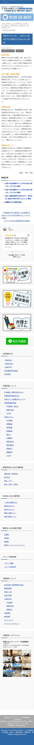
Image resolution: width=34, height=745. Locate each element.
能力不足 (7, 477)
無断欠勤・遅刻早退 (11, 474)
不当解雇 (9, 420)
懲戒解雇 (9, 431)
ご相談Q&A (8, 360)
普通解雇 (9, 424)
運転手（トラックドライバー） (14, 545)
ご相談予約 (8, 367)
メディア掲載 (8, 563)
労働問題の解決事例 (8, 51)
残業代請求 (19, 51)
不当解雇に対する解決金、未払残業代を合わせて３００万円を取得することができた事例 (15, 215)
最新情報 (7, 616)
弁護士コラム (8, 417)
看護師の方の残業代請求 (13, 202)
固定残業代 (10, 445)
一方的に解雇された (11, 502)
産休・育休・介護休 (11, 484)
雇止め (8, 434)
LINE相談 (7, 374)
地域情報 (7, 613)
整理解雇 (9, 427)
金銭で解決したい (10, 516)
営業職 (6, 534)
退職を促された (9, 506)
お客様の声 (8, 599)
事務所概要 (8, 588)
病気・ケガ (8, 481)
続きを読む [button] (8, 247)
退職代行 (9, 448)
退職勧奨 (9, 452)
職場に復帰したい (10, 513)
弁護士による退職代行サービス (14, 399)
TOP (15, 25)
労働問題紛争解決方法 (11, 396)
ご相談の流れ (8, 363)
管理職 (6, 538)
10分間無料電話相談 (11, 371)
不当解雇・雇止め (12, 406)
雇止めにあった (9, 509)
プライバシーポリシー (11, 623)
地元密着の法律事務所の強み (14, 585)
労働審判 (9, 438)
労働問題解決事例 (10, 403)
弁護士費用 (8, 595)
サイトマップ (8, 620)
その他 (8, 413)
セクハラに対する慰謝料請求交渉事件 (17, 221)
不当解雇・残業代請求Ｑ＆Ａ (14, 392)
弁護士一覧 (8, 592)
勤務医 (6, 541)
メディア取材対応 (10, 567)
